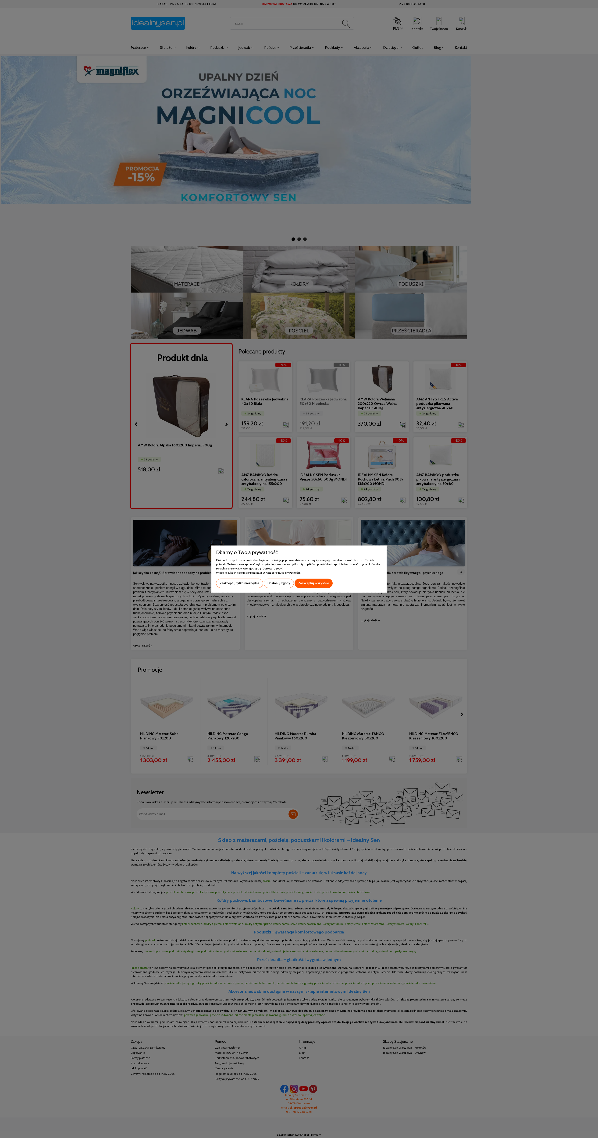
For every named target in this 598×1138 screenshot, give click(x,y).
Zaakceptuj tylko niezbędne (239, 583)
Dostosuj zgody (278, 583)
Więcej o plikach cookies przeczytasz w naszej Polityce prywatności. (258, 572)
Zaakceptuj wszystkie (313, 583)
